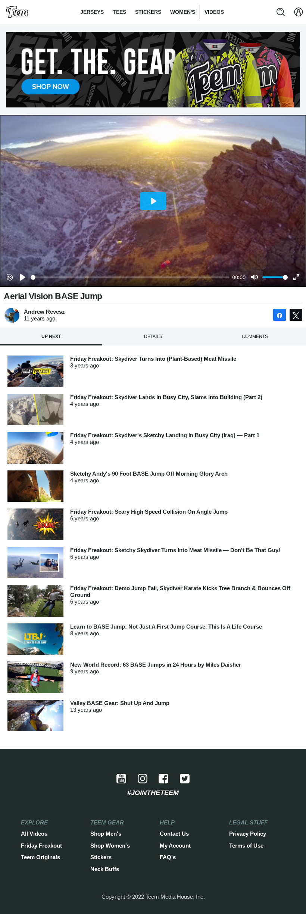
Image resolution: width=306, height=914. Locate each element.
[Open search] (280, 12)
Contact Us (174, 833)
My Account (175, 845)
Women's (182, 12)
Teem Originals (40, 857)
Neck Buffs (104, 869)
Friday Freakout (41, 845)
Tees (119, 12)
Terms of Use (246, 845)
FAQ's (168, 857)
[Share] (279, 314)
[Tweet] (296, 314)
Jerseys (92, 12)
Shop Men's (105, 833)
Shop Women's (110, 845)
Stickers (148, 12)
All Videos (34, 833)
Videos (214, 12)
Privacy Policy (247, 833)
